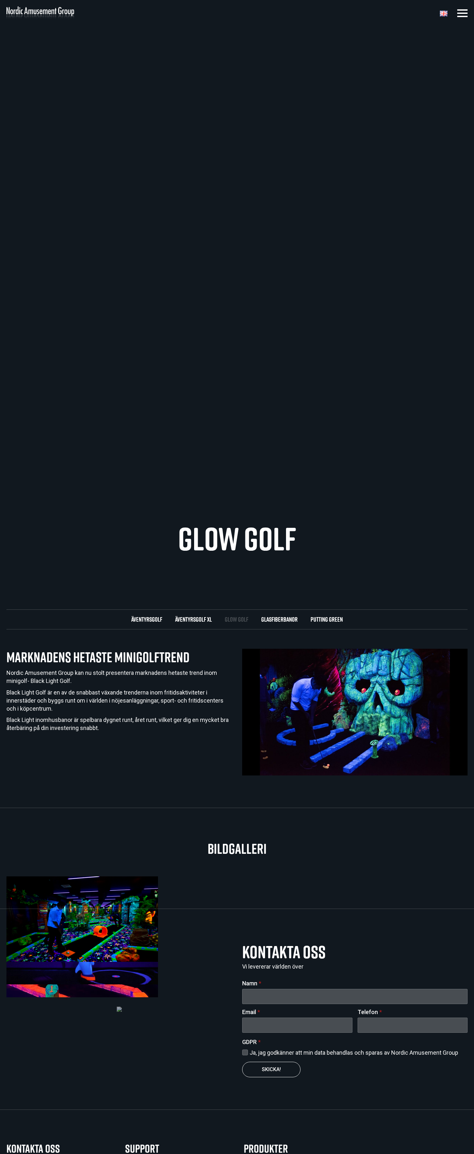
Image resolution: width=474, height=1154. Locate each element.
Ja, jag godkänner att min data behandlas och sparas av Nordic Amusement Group (354, 1052)
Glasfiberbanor (279, 619)
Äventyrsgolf (146, 619)
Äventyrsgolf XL (193, 619)
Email (251, 1012)
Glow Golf (236, 619)
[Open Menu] (462, 13)
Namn (251, 983)
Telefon (370, 1012)
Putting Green (327, 619)
